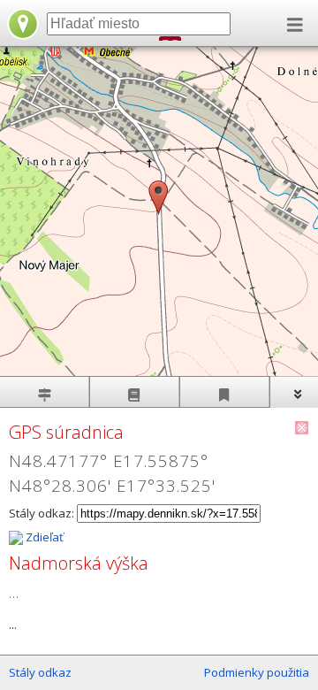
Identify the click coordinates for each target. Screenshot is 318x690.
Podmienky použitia (256, 672)
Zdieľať (43, 537)
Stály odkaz (40, 672)
